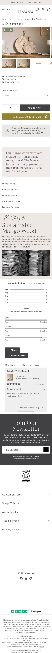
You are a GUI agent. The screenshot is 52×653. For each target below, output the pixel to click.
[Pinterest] (30, 578)
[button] (26, 289)
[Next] (44, 389)
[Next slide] (49, 42)
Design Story (8, 183)
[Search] (9, 10)
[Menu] (3, 9)
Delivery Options (10, 207)
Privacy (25, 458)
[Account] (43, 10)
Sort (24, 365)
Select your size (9, 90)
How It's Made (9, 195)
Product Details (10, 189)
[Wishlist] (37, 10)
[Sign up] (46, 449)
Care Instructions (11, 201)
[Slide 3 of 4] (38, 63)
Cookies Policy (34, 458)
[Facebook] (21, 578)
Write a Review (19, 356)
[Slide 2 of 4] (23, 63)
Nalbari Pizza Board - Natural (27, 379)
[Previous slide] (2, 42)
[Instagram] (26, 578)
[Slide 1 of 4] (9, 63)
